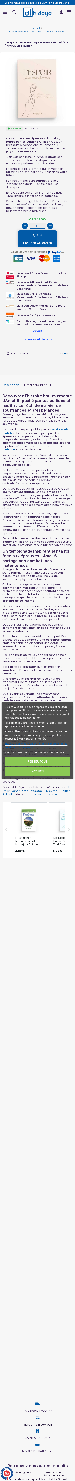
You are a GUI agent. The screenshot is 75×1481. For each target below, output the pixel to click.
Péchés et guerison (21, 1472)
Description (10, 385)
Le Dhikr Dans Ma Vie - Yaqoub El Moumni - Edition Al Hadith (37, 790)
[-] (25, 226)
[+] (50, 226)
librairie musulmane (46, 794)
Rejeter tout (37, 761)
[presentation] (59, 117)
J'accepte (37, 771)
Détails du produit (38, 385)
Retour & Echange (37, 1424)
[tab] (11, 385)
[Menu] (5, 12)
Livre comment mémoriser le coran (53, 1474)
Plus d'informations (17, 752)
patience (8, 449)
